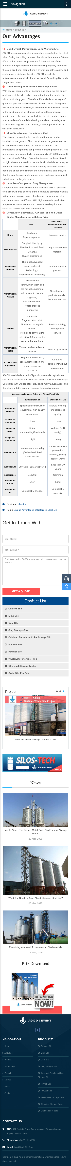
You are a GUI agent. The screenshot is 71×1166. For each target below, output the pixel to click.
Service (7, 1080)
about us (19, 29)
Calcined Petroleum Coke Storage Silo (29, 637)
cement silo (15, 608)
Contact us (9, 1093)
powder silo (15, 651)
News (7, 1086)
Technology (9, 1066)
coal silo (13, 623)
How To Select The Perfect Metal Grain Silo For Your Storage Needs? (35, 832)
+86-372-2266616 (27, 1140)
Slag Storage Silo (18, 630)
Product (7, 1060)
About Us (8, 1053)
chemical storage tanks (22, 666)
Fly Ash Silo (15, 644)
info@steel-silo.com (23, 1147)
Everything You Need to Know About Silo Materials (35, 947)
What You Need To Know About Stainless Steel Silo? (35, 898)
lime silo (13, 615)
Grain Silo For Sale (18, 673)
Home (9, 29)
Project (10, 691)
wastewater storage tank (22, 658)
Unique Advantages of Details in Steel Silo (35, 510)
